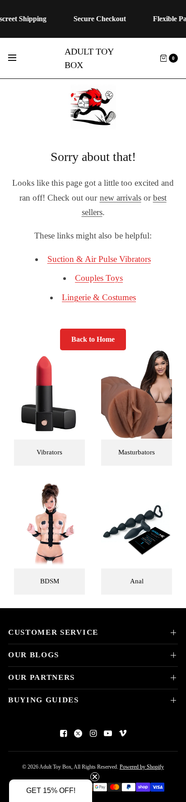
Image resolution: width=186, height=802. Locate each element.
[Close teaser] (94, 776)
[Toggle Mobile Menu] (18, 58)
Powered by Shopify (142, 767)
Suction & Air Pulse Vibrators (99, 259)
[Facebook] (63, 733)
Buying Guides (43, 700)
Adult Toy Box (89, 58)
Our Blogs (33, 655)
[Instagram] (93, 733)
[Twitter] (78, 733)
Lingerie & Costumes (99, 297)
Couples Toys (99, 278)
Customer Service (53, 632)
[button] (50, 790)
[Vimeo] (123, 733)
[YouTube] (108, 733)
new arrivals (120, 197)
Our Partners (41, 677)
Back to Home (93, 339)
